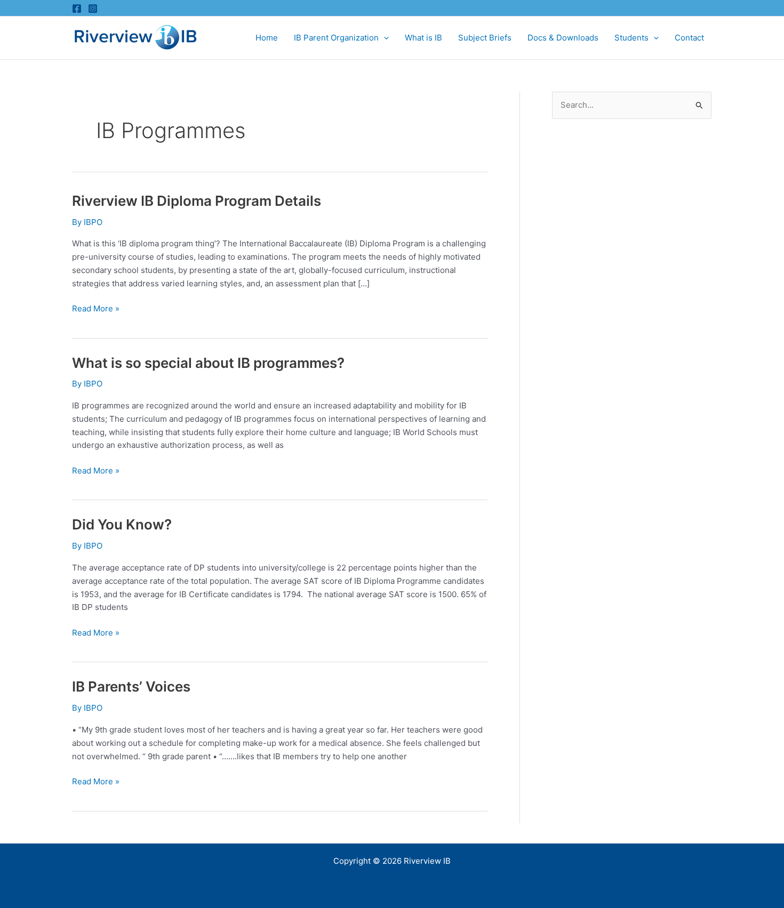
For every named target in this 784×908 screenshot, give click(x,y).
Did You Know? (122, 524)
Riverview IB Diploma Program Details (196, 200)
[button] (384, 38)
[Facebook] (77, 8)
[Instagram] (93, 8)
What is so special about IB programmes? (208, 363)
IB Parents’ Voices (131, 686)
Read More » (95, 309)
